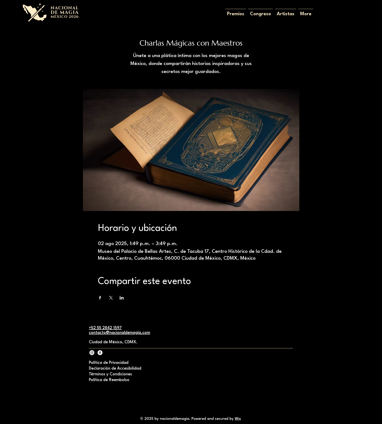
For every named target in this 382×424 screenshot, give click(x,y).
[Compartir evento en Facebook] (100, 297)
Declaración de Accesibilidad (115, 368)
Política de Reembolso (109, 380)
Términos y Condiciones (110, 374)
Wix (238, 419)
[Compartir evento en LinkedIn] (122, 297)
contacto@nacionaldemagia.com (119, 333)
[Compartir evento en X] (111, 297)
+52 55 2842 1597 (105, 328)
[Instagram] (92, 353)
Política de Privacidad (108, 363)
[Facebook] (100, 353)
